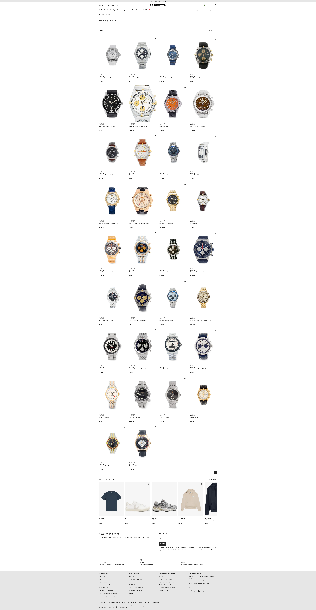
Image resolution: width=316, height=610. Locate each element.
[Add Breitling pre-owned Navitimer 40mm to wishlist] (185, 233)
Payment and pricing (104, 587)
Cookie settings (156, 602)
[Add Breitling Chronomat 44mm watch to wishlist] (155, 233)
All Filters (103, 30)
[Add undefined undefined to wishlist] (122, 484)
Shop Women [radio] (103, 26)
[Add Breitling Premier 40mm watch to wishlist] (185, 378)
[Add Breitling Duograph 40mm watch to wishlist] (155, 136)
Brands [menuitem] (106, 9)
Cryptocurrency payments (106, 590)
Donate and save (163, 590)
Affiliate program (163, 576)
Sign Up (162, 543)
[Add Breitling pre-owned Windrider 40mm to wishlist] (124, 39)
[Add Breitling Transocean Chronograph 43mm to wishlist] (124, 136)
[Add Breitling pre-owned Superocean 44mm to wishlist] (185, 39)
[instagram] (191, 591)
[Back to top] (215, 472)
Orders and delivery (104, 582)
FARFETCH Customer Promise (107, 596)
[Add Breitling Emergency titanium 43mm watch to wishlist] (155, 378)
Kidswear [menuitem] (118, 5)
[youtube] (203, 591)
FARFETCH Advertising (135, 590)
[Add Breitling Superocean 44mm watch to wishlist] (124, 330)
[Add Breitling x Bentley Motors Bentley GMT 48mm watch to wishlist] (155, 184)
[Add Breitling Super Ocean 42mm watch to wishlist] (185, 87)
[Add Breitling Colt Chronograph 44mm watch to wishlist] (155, 39)
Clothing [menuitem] (112, 9)
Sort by (211, 30)
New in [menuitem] (100, 9)
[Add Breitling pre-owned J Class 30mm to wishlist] (124, 427)
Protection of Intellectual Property (140, 602)
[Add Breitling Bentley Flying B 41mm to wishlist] (215, 136)
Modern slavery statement (136, 587)
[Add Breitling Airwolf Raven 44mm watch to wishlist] (185, 330)
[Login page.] (208, 5)
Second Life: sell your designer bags (199, 580)
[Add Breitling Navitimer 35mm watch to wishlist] (124, 378)
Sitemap (131, 593)
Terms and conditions (114, 602)
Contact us (102, 576)
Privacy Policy (165, 549)
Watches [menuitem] (138, 9)
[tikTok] (195, 591)
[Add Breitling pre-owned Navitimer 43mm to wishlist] (185, 281)
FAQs (142, 562)
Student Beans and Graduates (167, 584)
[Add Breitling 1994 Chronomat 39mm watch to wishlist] (215, 39)
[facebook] (199, 591)
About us (131, 576)
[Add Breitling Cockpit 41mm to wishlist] (215, 184)
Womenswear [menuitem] (102, 5)
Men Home (101, 14)
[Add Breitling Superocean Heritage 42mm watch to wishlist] (124, 87)
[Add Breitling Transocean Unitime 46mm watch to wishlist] (155, 427)
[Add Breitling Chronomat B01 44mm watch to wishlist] (215, 233)
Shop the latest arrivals (160, 1)
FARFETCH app (133, 584)
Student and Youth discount (167, 587)
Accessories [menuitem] (130, 9)
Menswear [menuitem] (111, 5)
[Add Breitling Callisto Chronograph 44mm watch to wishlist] (155, 281)
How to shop (104, 562)
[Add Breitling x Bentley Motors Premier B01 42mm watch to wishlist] (215, 330)
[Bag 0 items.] (215, 5)
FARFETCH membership (165, 579)
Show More (212, 479)
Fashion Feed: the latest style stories (199, 583)
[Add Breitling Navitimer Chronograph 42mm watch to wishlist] (155, 330)
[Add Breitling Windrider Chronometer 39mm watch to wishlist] (155, 87)
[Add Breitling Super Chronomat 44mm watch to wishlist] (124, 233)
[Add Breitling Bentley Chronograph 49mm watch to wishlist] (215, 87)
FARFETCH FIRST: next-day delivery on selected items (202, 577)
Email (160, 536)
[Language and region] (204, 5)
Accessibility (125, 602)
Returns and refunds (104, 584)
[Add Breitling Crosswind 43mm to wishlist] (215, 378)
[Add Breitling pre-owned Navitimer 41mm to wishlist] (185, 136)
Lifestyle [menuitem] (145, 9)
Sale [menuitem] (150, 9)
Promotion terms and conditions (108, 593)
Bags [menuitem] (124, 9)
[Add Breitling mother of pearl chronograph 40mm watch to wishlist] (124, 184)
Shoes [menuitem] (119, 9)
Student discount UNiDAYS (166, 582)
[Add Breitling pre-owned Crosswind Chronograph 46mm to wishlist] (215, 281)
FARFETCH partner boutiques (137, 579)
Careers (131, 582)
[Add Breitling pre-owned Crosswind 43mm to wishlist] (185, 184)
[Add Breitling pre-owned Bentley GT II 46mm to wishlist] (124, 281)
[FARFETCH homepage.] (158, 5)
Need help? (184, 562)
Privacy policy (102, 602)
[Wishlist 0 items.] (212, 5)
